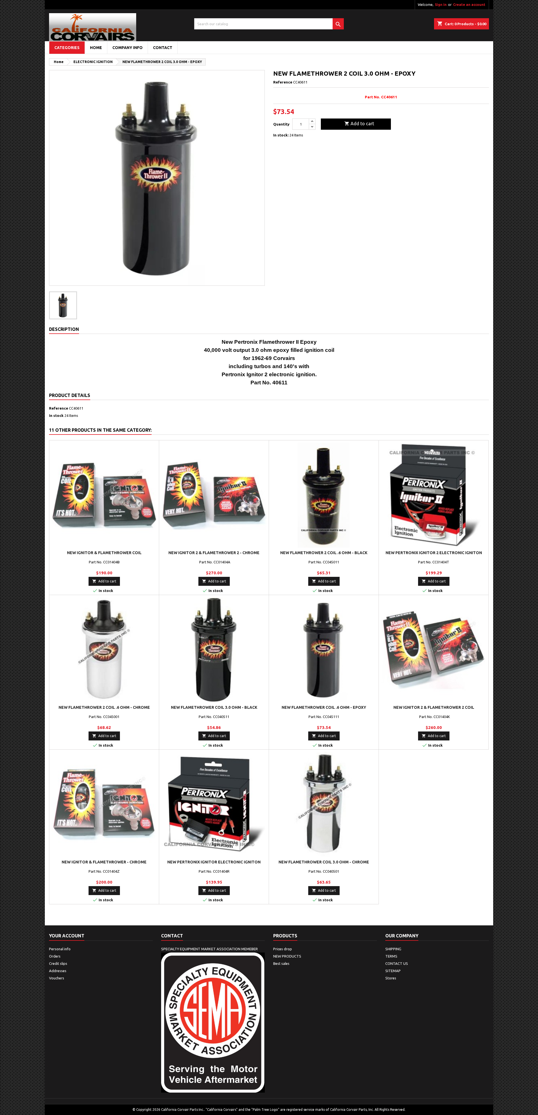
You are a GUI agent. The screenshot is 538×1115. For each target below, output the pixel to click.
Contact (172, 935)
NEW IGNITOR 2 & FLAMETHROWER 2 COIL (433, 707)
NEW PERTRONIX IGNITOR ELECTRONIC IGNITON (214, 862)
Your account (66, 935)
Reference (282, 82)
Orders (55, 956)
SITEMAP (393, 971)
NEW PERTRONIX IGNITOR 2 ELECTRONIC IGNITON (434, 552)
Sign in (441, 4)
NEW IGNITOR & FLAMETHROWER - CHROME (104, 862)
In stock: (281, 135)
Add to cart (359, 123)
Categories (67, 47)
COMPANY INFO (127, 47)
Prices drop (282, 949)
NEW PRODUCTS (287, 956)
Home (96, 47)
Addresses (57, 971)
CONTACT (162, 47)
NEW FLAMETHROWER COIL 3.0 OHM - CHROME (324, 862)
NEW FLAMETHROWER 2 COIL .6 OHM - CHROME (104, 707)
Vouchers (56, 978)
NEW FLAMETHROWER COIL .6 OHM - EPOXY (324, 707)
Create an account (469, 4)
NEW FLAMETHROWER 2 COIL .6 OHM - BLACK (323, 552)
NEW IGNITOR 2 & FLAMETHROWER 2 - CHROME (213, 552)
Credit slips (58, 963)
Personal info (60, 949)
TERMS (391, 956)
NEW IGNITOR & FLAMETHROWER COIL (104, 552)
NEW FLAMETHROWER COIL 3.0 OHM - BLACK (214, 707)
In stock (56, 415)
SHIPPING (393, 949)
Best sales (281, 963)
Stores (390, 978)
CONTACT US (396, 963)
